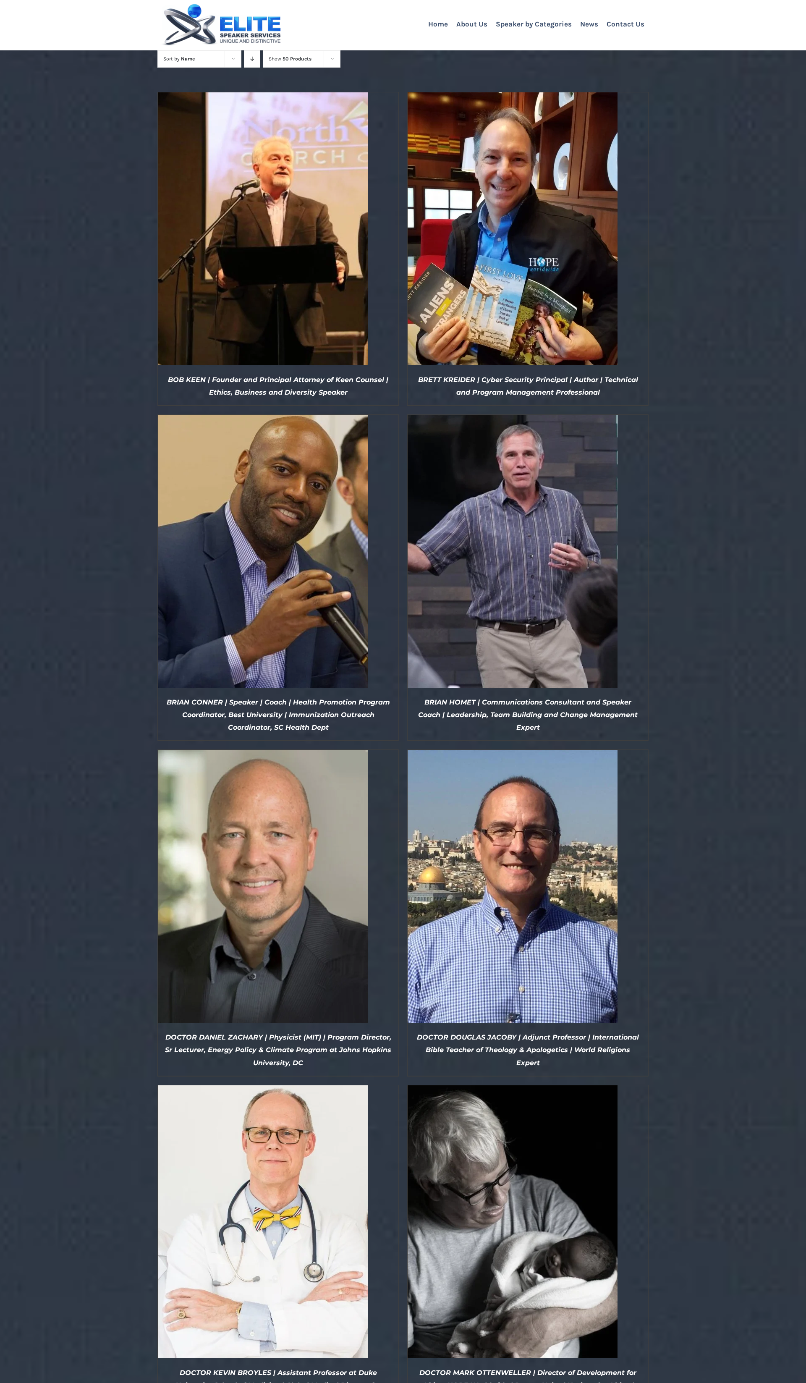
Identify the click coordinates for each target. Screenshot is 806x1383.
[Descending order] (252, 59)
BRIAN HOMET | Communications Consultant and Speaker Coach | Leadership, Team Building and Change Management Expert (528, 714)
